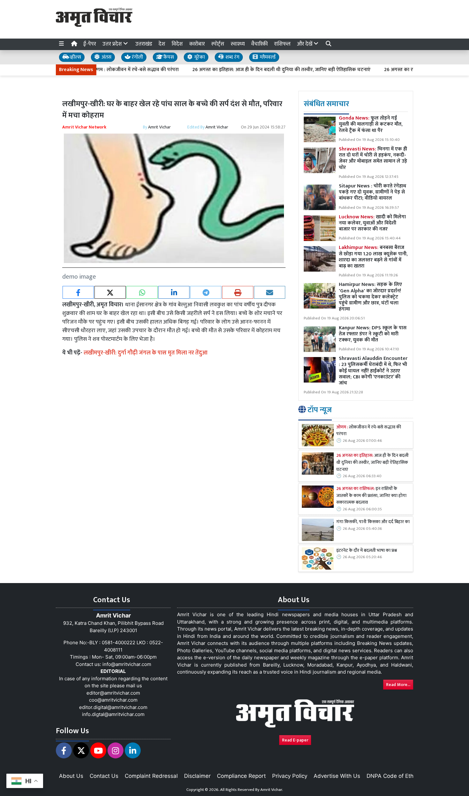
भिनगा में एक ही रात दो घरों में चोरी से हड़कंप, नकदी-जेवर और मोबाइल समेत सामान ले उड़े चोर (373, 158)
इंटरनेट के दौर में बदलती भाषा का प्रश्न (366, 550)
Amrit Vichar (159, 127)
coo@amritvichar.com (113, 700)
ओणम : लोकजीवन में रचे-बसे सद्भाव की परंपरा (116, 70)
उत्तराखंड (143, 44)
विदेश (177, 44)
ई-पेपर (89, 44)
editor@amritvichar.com (113, 693)
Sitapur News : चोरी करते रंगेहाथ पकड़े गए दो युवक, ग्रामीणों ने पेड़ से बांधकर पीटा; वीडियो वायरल (372, 192)
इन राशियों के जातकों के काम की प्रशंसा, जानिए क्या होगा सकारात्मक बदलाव (371, 496)
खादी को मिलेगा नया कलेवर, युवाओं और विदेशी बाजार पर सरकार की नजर (372, 223)
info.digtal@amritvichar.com (113, 714)
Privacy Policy (289, 776)
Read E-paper (295, 740)
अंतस (105, 57)
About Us (71, 776)
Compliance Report (241, 776)
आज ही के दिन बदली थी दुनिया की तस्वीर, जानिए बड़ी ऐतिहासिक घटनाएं (372, 463)
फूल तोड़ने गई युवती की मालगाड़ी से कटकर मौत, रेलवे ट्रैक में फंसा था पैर (370, 124)
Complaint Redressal (151, 776)
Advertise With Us (337, 776)
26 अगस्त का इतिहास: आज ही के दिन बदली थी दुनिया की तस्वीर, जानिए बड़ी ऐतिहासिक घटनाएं (262, 70)
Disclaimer (197, 776)
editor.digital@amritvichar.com (113, 707)
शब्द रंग (231, 57)
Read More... (398, 684)
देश (162, 44)
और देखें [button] (305, 44)
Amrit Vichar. (271, 789)
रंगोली (136, 57)
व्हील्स (74, 57)
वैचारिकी (259, 44)
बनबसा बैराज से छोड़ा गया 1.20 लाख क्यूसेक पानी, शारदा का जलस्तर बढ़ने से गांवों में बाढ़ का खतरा (373, 257)
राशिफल (282, 44)
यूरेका (199, 57)
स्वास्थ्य (238, 44)
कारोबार (197, 44)
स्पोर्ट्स (217, 44)
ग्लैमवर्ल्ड (267, 57)
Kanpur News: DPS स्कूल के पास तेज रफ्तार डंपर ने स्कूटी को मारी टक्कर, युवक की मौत (372, 334)
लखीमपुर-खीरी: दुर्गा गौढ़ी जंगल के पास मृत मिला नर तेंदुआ (145, 353)
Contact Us (104, 776)
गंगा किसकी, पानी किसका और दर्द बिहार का (373, 522)
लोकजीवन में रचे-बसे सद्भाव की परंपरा (368, 431)
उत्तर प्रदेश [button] (112, 44)
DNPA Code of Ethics (394, 776)
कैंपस (168, 57)
